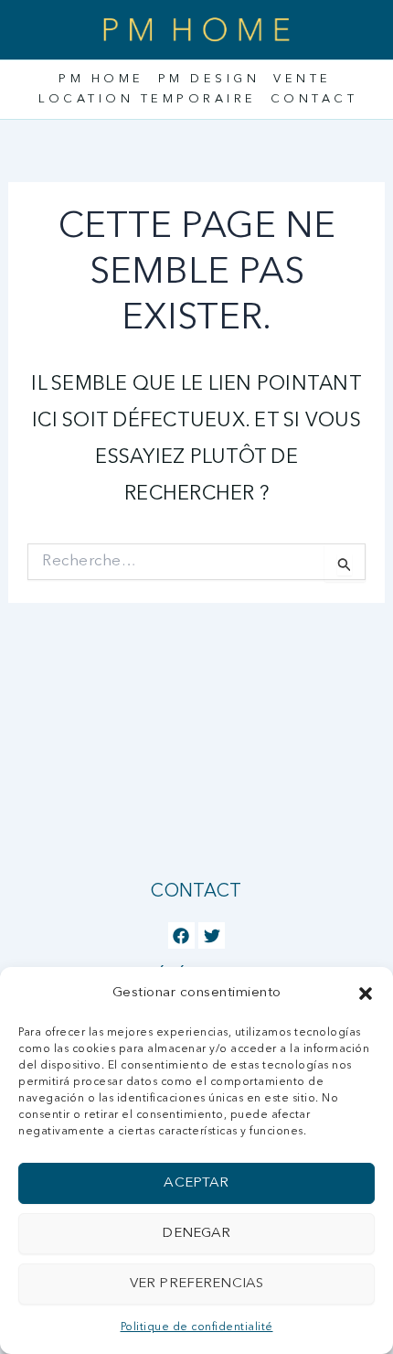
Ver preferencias (196, 1284)
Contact (314, 99)
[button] (365, 993)
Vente (302, 79)
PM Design (209, 79)
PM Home (101, 79)
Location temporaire (147, 99)
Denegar (196, 1234)
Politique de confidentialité (197, 1327)
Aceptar (196, 1183)
